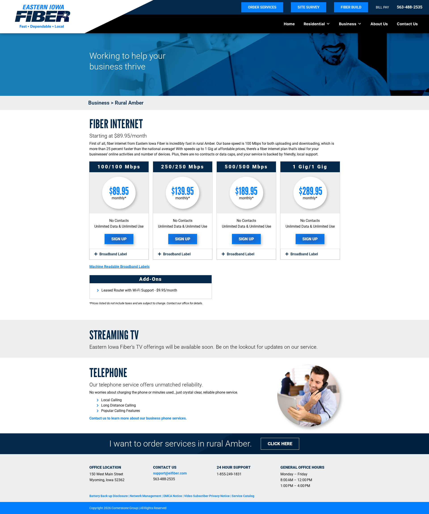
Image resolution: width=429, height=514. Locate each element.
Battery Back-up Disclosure (108, 496)
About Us (379, 24)
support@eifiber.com (170, 473)
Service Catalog (243, 496)
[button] (119, 254)
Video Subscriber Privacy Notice (207, 496)
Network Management (145, 496)
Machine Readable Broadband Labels (119, 266)
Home (289, 24)
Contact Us (407, 24)
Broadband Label (113, 254)
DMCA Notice (172, 496)
